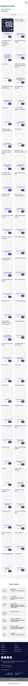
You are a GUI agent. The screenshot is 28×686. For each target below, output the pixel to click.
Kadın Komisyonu (17, 651)
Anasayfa (3, 645)
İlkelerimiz (3, 647)
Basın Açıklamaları (17, 649)
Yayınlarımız (3, 649)
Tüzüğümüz (16, 647)
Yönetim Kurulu (4, 651)
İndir (10, 36)
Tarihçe (15, 645)
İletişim (2, 653)
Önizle (6, 36)
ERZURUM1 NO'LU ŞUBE (7, 6)
